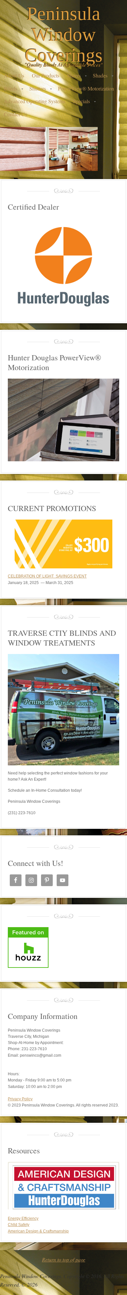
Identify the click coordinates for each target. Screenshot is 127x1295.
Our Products (45, 75)
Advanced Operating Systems (34, 101)
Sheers (72, 77)
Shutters (35, 90)
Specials (79, 103)
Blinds (8, 90)
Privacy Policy (20, 1099)
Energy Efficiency (23, 1218)
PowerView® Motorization (86, 88)
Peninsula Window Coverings (64, 34)
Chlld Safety (18, 1224)
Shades (98, 77)
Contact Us (15, 114)
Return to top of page (63, 1259)
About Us (14, 75)
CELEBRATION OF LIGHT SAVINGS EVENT (47, 576)
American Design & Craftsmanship (38, 1231)
